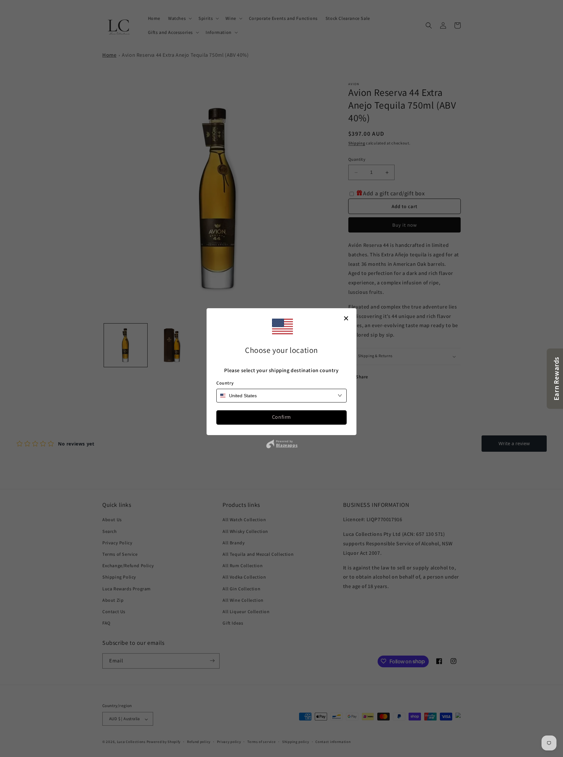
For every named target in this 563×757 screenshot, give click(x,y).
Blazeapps (286, 445)
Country (225, 383)
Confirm (281, 417)
